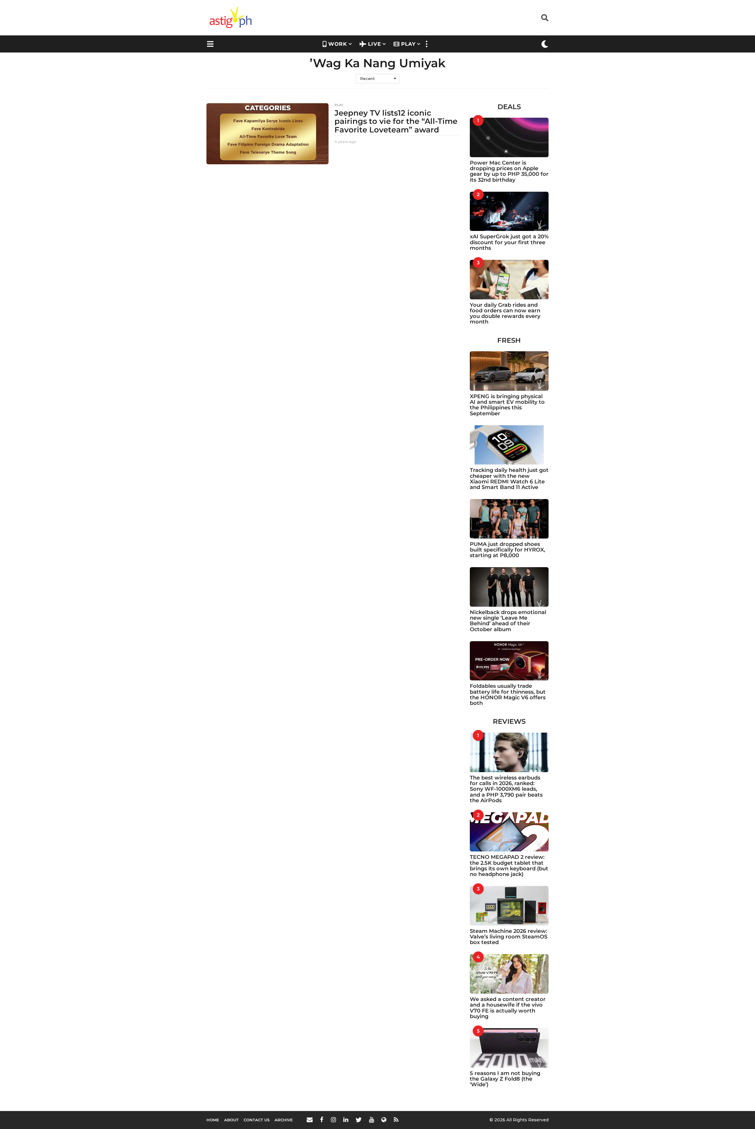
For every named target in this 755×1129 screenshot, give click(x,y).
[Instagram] (333, 1120)
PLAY (408, 44)
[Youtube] (371, 1120)
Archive (284, 1119)
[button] (545, 18)
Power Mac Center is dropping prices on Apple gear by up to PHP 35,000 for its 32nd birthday (509, 171)
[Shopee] (383, 1120)
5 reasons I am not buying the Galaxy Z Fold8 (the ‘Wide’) (505, 1079)
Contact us (257, 1119)
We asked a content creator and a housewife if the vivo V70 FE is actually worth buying (508, 1008)
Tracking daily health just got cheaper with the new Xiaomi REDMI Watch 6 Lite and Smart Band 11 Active (509, 478)
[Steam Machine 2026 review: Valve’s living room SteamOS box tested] (509, 905)
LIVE (374, 44)
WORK (337, 44)
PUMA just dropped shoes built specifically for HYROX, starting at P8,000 (507, 550)
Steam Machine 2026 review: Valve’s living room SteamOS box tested (508, 937)
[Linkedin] (345, 1120)
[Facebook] (322, 1120)
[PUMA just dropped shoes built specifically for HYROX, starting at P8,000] (509, 519)
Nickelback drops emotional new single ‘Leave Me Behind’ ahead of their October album (508, 621)
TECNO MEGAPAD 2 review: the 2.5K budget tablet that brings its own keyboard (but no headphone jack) (509, 865)
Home (212, 1119)
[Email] (310, 1120)
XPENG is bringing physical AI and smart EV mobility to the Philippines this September (507, 405)
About (231, 1119)
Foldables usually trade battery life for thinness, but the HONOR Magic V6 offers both (508, 694)
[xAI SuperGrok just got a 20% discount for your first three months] (509, 211)
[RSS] (396, 1120)
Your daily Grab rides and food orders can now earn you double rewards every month (505, 313)
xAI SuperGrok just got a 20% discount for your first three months (509, 242)
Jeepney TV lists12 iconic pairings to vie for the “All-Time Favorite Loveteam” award (395, 121)
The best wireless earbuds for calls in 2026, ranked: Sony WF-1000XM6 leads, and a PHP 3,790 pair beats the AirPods (506, 789)
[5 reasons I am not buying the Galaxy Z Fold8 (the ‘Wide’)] (509, 1048)
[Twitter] (359, 1120)
